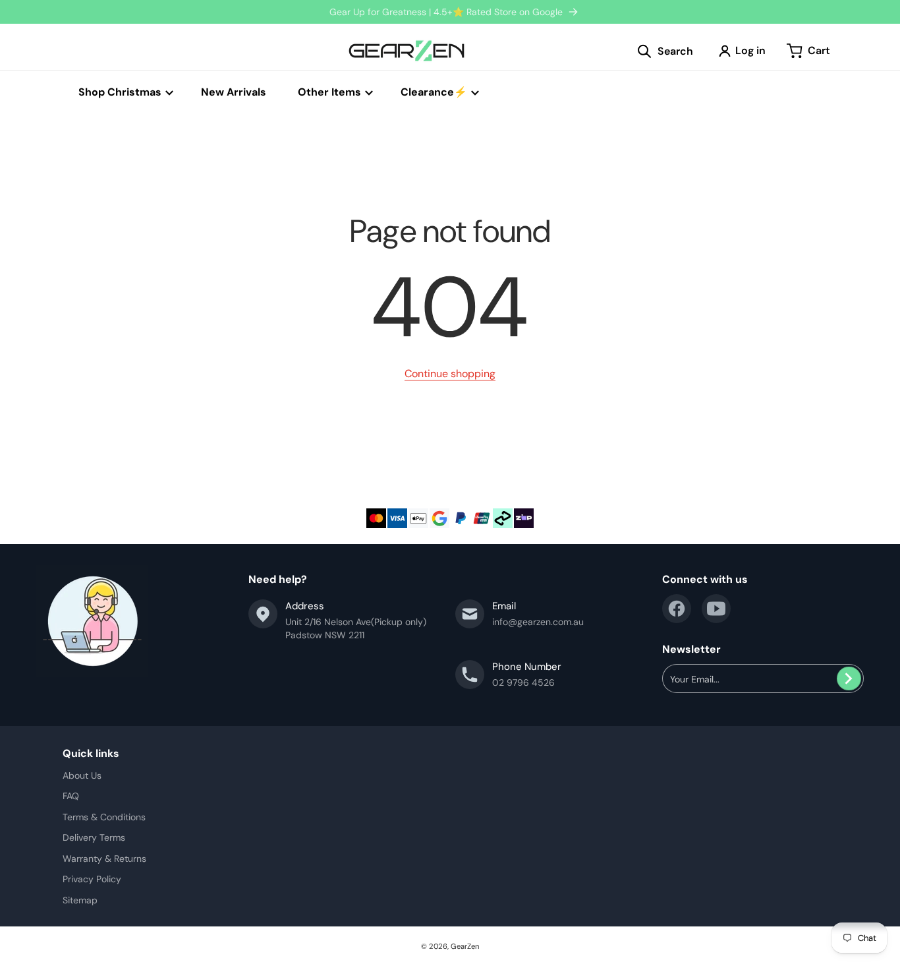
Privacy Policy (92, 879)
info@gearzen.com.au (538, 622)
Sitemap (80, 900)
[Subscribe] (849, 678)
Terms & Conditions (104, 817)
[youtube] (716, 608)
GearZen (465, 946)
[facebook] (676, 608)
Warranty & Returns (104, 858)
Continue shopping (450, 373)
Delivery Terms (94, 837)
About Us (82, 775)
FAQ (71, 796)
